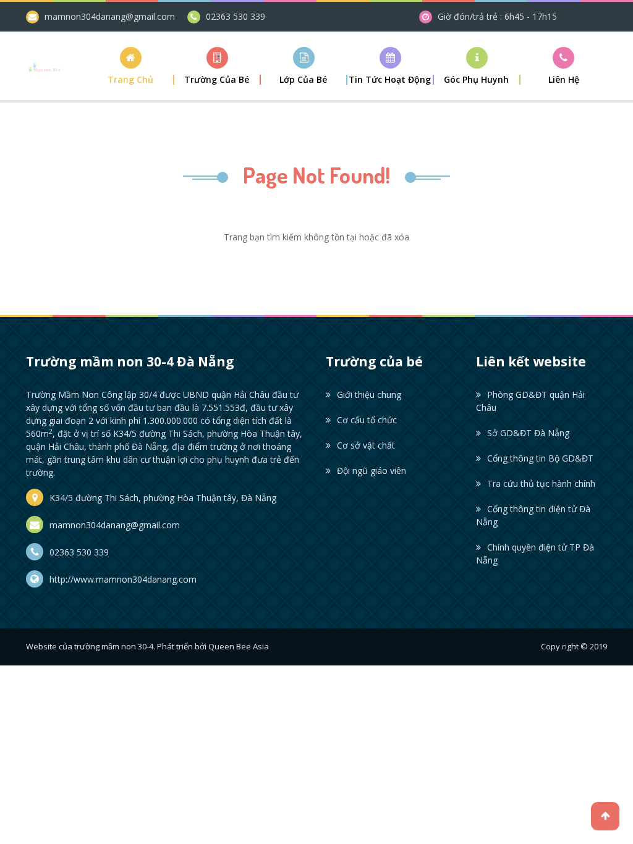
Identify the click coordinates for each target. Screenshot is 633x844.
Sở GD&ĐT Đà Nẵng (528, 433)
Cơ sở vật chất (366, 445)
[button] (217, 66)
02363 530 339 (235, 16)
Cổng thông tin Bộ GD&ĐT (540, 458)
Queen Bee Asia (238, 646)
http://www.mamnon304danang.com (123, 579)
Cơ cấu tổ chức (367, 420)
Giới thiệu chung (369, 394)
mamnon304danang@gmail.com (110, 16)
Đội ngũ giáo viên (371, 470)
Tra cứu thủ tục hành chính (541, 483)
